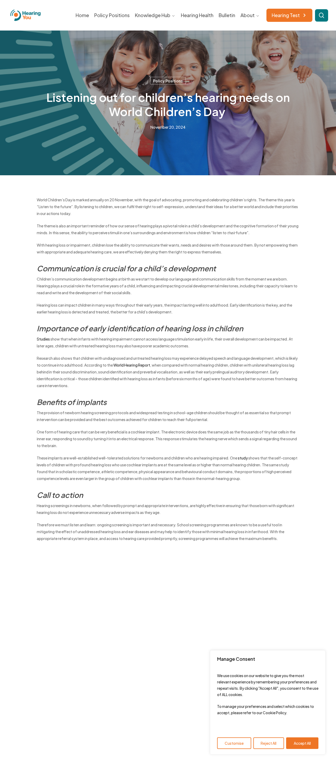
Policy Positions (168, 80)
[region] (268, 702)
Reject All (268, 743)
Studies (43, 339)
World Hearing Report (131, 365)
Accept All (302, 743)
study (243, 458)
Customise (234, 743)
